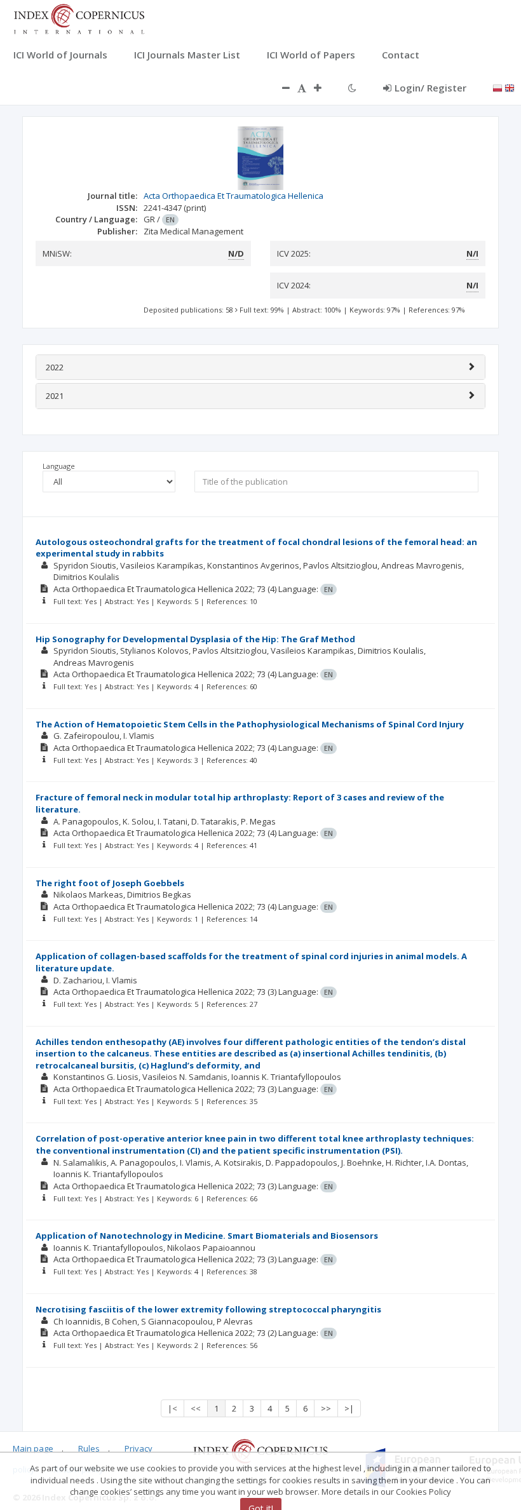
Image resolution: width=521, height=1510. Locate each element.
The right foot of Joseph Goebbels (110, 883)
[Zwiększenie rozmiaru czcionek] (324, 87)
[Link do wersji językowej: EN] (509, 87)
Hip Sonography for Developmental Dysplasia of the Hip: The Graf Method (195, 639)
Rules (89, 1448)
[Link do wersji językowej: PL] (497, 87)
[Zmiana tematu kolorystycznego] (352, 87)
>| (349, 1408)
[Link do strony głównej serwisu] (79, 18)
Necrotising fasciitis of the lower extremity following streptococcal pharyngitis (208, 1309)
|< (172, 1408)
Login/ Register (430, 87)
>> (326, 1408)
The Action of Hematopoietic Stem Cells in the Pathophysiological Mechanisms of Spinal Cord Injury (250, 724)
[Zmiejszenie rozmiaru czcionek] (279, 87)
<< (196, 1408)
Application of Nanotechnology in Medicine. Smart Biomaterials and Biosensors (207, 1235)
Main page (33, 1448)
